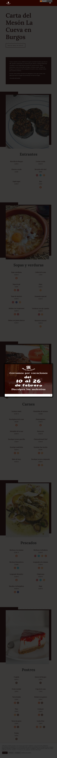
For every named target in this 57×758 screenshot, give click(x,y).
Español (44, 1)
